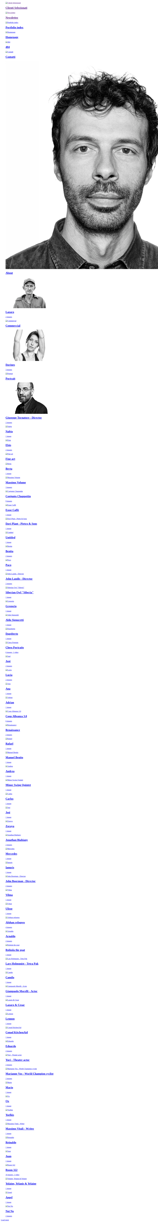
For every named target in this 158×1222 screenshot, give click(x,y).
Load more (5, 1220)
